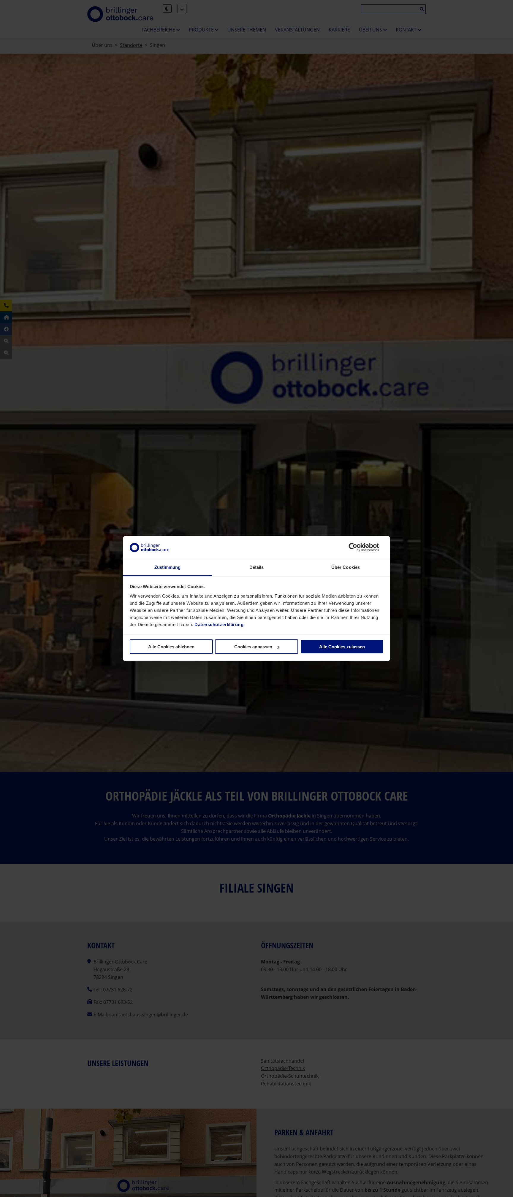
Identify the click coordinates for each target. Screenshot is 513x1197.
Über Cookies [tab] (345, 566)
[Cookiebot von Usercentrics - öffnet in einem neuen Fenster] (358, 547)
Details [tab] (256, 566)
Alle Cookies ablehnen (171, 646)
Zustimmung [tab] (167, 566)
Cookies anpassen (253, 646)
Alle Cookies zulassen (342, 646)
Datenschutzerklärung (218, 624)
